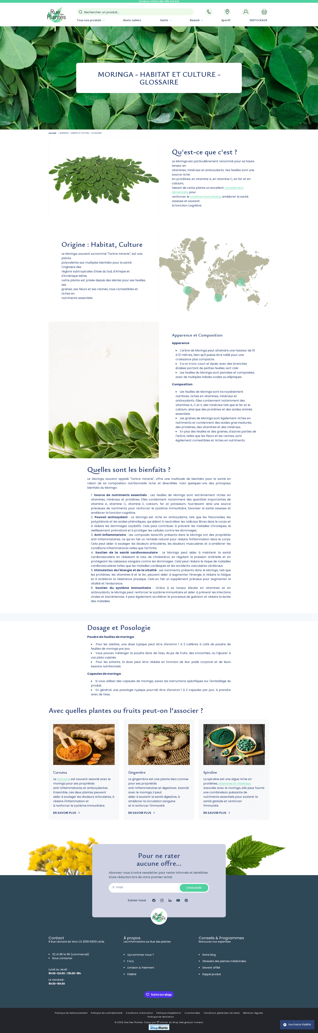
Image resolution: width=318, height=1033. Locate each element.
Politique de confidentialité (106, 1012)
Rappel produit (211, 974)
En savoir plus (64, 813)
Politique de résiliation (161, 1016)
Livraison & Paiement (140, 967)
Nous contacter (62, 958)
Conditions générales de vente (222, 1012)
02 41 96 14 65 (61, 954)
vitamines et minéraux (235, 783)
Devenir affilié (211, 967)
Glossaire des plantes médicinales (224, 961)
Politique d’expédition (168, 1012)
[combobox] (135, 11)
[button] (90, 20)
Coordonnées (192, 1012)
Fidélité (131, 974)
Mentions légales (253, 1012)
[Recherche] (80, 12)
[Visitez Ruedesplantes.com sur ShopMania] (159, 1029)
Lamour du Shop (168, 1022)
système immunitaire (205, 197)
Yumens (198, 1022)
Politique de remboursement (71, 1012)
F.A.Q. (130, 961)
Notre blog (209, 955)
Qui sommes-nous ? (140, 955)
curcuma (63, 779)
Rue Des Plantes (133, 1022)
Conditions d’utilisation (139, 1012)
